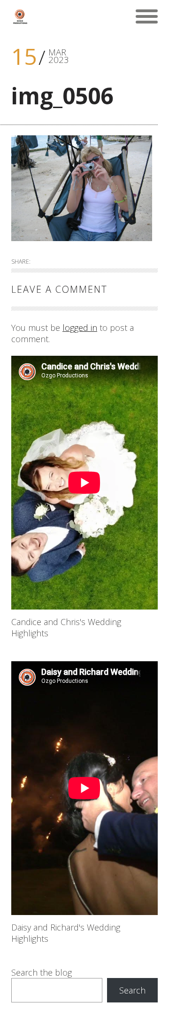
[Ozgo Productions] (20, 16)
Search (132, 990)
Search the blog (41, 972)
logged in (79, 327)
